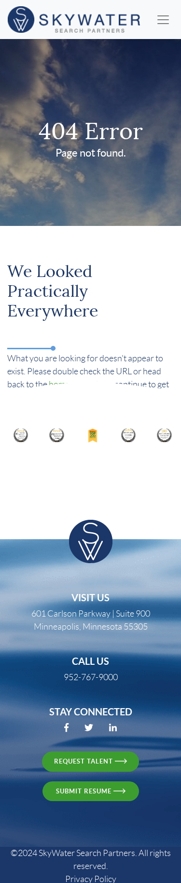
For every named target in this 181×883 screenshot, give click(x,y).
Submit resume (84, 791)
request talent (84, 761)
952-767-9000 (91, 677)
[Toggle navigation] (163, 20)
